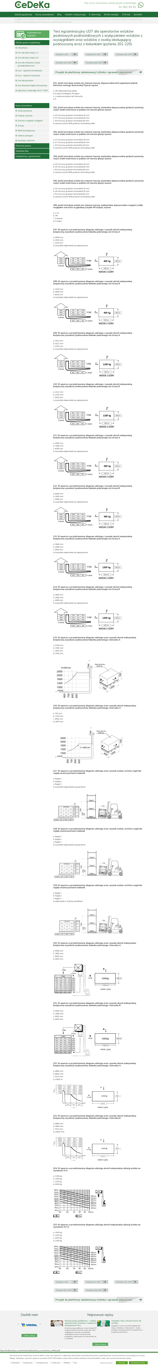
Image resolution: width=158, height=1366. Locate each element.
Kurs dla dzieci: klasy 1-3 (28, 53)
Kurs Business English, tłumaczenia (32, 85)
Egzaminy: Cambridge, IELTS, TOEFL (33, 90)
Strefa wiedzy (111, 14)
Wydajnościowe (42, 1363)
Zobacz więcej (29, 1335)
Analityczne (56, 1363)
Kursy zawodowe (44, 14)
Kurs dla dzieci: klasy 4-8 (28, 58)
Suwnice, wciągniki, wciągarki (30, 120)
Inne (75, 1363)
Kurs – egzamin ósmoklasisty (30, 70)
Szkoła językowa (23, 14)
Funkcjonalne (28, 1363)
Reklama (67, 1363)
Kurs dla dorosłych (25, 80)
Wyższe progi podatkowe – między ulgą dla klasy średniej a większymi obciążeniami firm (81, 1323)
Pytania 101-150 (124, 54)
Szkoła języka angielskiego (28, 42)
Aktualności (23, 48)
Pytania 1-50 (62, 54)
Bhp (59, 14)
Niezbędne (16, 1363)
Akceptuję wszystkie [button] (138, 1363)
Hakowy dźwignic (25, 135)
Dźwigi (21, 125)
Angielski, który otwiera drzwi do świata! (126, 1322)
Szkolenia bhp (22, 151)
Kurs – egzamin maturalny (29, 75)
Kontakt (138, 14)
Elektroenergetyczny (26, 130)
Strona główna (29, 19)
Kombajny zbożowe (26, 140)
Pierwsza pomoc (23, 145)
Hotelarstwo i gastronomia (28, 156)
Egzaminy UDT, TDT (43, 19)
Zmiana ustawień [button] (106, 1363)
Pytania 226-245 (93, 63)
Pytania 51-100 (93, 54)
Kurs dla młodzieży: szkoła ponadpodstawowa (29, 64)
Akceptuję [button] (122, 1363)
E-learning (94, 14)
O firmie (126, 14)
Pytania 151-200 (63, 63)
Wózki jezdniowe (25, 111)
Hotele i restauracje (75, 14)
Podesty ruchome (25, 116)
